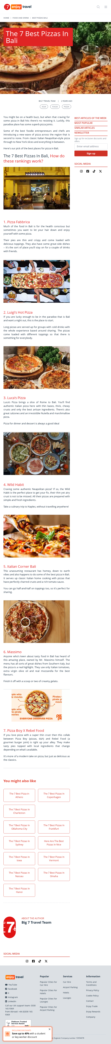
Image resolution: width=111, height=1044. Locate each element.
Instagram (12, 997)
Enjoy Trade (92, 1006)
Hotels (66, 992)
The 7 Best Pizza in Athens (19, 795)
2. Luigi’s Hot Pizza (18, 312)
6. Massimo (12, 651)
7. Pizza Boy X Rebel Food (23, 730)
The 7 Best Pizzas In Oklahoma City (19, 827)
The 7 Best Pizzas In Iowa (19, 858)
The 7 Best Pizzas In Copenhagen (54, 795)
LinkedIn (11, 1001)
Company (90, 1017)
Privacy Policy (92, 990)
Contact (90, 1001)
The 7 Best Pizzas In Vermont (54, 858)
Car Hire (67, 982)
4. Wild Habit (13, 484)
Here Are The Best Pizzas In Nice (54, 843)
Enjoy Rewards (93, 1011)
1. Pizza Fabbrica (16, 221)
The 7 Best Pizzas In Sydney (19, 843)
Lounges (67, 998)
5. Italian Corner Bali (19, 566)
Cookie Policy (92, 995)
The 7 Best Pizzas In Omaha (54, 874)
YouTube (12, 984)
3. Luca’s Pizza (14, 397)
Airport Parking (70, 987)
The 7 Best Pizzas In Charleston (19, 811)
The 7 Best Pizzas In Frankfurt (54, 827)
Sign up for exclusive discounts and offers (90, 140)
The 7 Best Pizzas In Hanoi (19, 890)
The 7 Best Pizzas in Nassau (19, 874)
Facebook (12, 988)
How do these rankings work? (34, 158)
